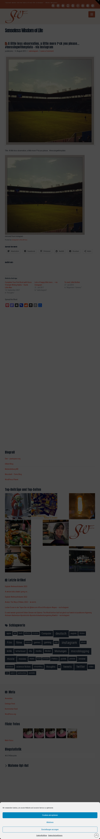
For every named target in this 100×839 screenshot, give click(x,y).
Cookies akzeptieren (50, 815)
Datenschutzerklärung (55, 835)
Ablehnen (50, 822)
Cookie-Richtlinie (41, 835)
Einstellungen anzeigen (50, 829)
